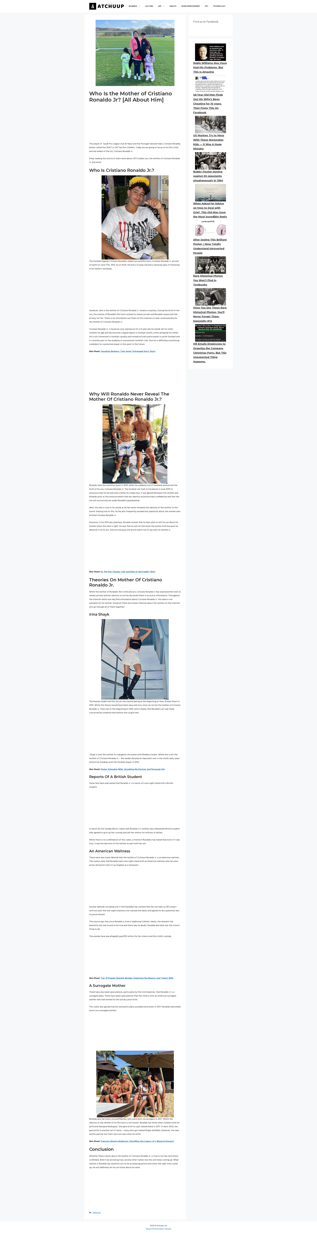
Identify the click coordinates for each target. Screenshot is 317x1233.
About (148, 1228)
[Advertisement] (135, 124)
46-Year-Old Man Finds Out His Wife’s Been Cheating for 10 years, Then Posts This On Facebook (208, 103)
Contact (168, 1228)
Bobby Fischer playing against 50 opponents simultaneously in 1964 (208, 176)
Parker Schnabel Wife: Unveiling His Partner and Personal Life (133, 769)
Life (159, 6)
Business (133, 6)
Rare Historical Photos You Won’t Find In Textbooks (208, 280)
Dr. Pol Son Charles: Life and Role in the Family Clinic (128, 572)
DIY (206, 6)
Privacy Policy (158, 1228)
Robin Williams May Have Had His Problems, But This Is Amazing (210, 67)
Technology (219, 6)
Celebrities (96, 1212)
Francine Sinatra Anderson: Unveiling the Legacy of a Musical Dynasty (137, 1141)
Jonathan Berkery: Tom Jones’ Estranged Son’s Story (128, 351)
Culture (149, 6)
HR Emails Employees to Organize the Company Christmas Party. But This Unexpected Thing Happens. (209, 352)
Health (173, 6)
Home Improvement (190, 6)
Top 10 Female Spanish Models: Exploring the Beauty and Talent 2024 (137, 978)
